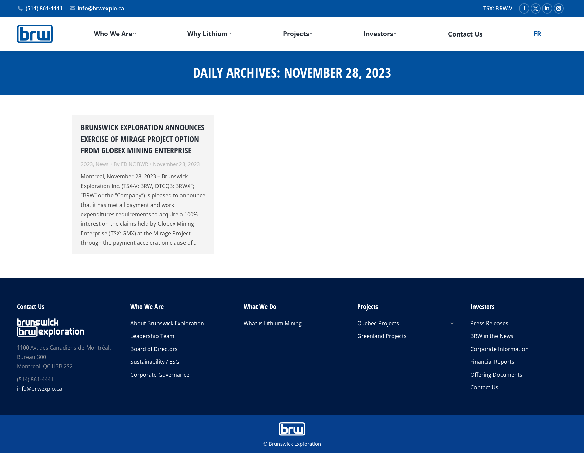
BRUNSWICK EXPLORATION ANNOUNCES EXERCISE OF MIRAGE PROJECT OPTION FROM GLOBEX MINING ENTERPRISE (142, 139)
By (131, 164)
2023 (87, 164)
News (102, 164)
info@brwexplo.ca (101, 8)
